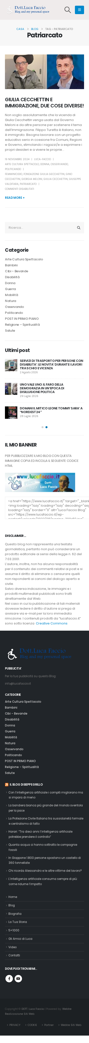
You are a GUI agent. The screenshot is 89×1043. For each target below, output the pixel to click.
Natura (10, 300)
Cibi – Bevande (16, 271)
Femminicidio (13, 174)
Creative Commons (51, 623)
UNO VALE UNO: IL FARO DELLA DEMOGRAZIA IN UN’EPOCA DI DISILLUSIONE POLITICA (42, 388)
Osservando (59, 164)
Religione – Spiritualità (22, 324)
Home (12, 897)
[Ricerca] (79, 227)
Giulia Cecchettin (56, 179)
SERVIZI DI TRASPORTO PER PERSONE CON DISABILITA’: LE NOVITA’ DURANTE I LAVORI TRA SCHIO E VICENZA (51, 364)
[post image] (44, 71)
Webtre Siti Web (71, 1025)
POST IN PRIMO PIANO (22, 318)
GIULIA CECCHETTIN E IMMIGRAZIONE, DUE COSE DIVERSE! (44, 102)
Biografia (15, 914)
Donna (44, 164)
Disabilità (12, 277)
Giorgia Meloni (32, 179)
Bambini (11, 265)
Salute (10, 330)
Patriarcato (28, 184)
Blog (11, 905)
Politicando (13, 169)
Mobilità (11, 295)
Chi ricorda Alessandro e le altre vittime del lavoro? (45, 871)
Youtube (18, 978)
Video (12, 947)
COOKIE (32, 1025)
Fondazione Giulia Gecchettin (44, 174)
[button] (68, 10)
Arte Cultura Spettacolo (22, 164)
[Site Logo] (29, 10)
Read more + (15, 198)
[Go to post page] (11, 365)
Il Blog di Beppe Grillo (26, 785)
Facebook (9, 978)
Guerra (10, 289)
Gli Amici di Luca (20, 939)
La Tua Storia (17, 922)
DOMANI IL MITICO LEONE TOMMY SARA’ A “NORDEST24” (51, 410)
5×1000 (13, 930)
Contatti (14, 955)
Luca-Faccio (42, 159)
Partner (49, 1025)
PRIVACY (15, 1025)
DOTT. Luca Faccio (33, 1009)
